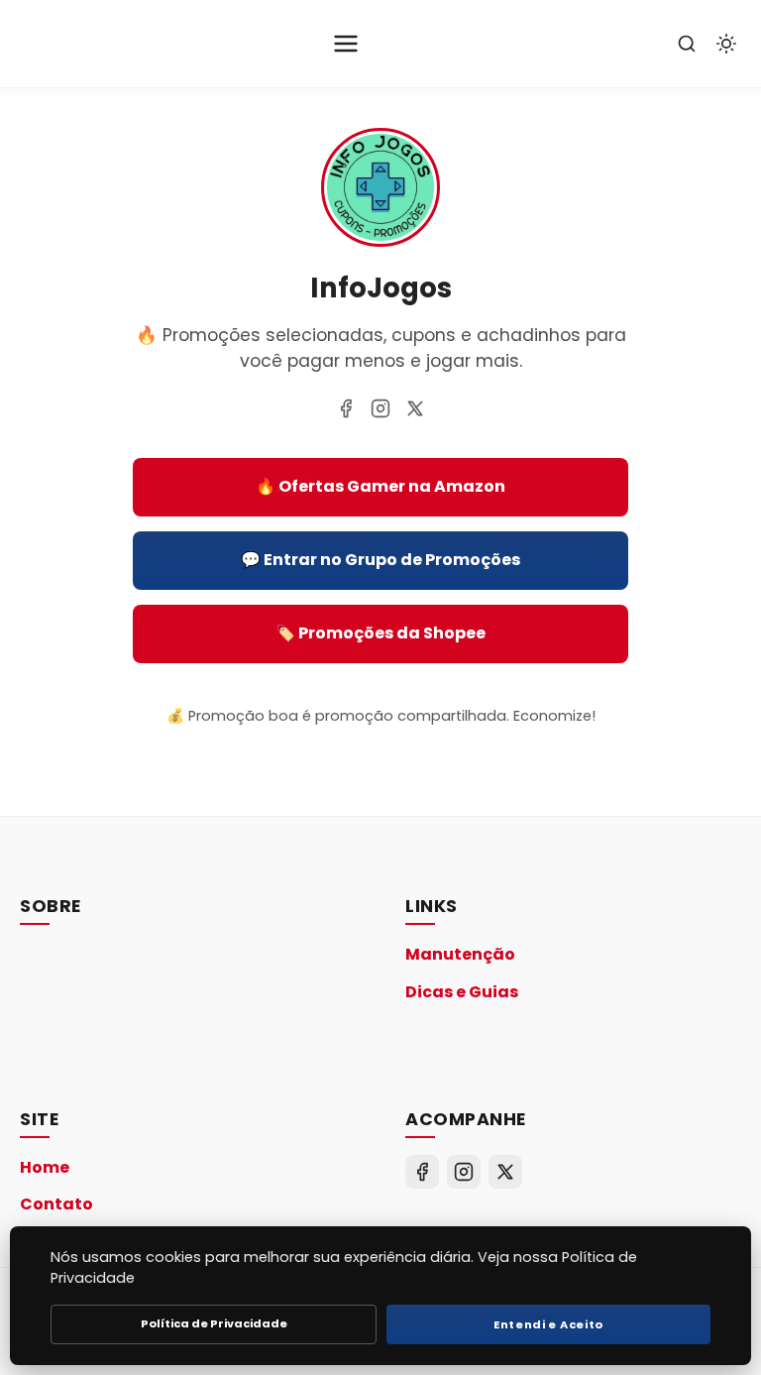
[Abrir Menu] (346, 43)
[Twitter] (415, 408)
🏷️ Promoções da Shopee (380, 633)
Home (44, 1167)
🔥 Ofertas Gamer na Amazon (380, 486)
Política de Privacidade (214, 1323)
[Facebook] (346, 408)
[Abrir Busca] (687, 43)
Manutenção (460, 954)
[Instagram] (380, 408)
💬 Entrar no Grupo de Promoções (380, 559)
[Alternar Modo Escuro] (726, 43)
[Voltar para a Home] (380, 240)
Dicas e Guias (461, 991)
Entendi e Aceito (548, 1324)
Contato (56, 1204)
